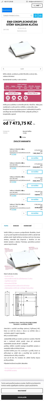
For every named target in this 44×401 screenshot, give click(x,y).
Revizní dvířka (27, 131)
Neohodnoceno (22, 31)
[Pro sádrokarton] (22, 10)
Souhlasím (22, 397)
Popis (6, 226)
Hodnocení (27, 226)
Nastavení (22, 391)
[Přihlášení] (36, 16)
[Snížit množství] (26, 159)
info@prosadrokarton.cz (35, 2)
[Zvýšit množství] (26, 157)
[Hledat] (31, 16)
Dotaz (24, 137)
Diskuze (16, 226)
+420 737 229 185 (8, 2)
